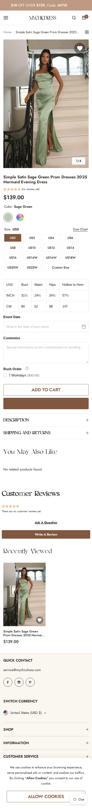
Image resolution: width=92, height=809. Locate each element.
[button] (21, 190)
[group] (46, 103)
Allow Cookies (46, 796)
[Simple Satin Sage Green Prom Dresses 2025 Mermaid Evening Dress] (24, 594)
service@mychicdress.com (22, 669)
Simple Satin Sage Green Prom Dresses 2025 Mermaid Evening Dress (23, 633)
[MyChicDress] (42, 18)
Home (7, 32)
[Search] (74, 18)
